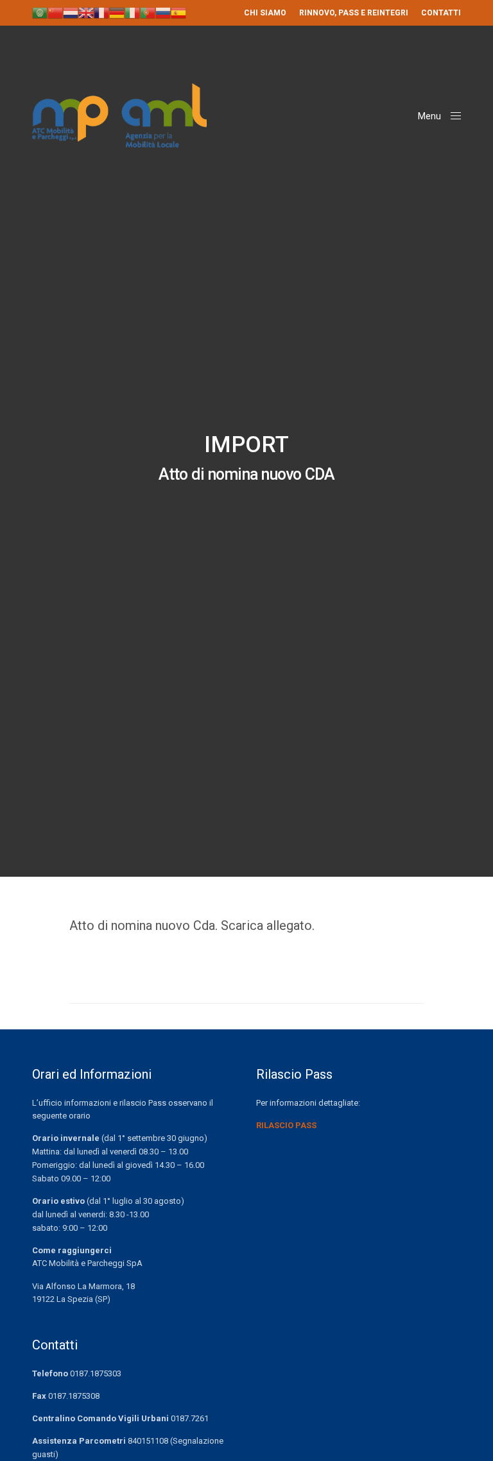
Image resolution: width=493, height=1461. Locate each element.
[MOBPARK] (119, 115)
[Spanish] (178, 12)
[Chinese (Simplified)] (55, 12)
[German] (117, 12)
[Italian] (132, 12)
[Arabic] (40, 12)
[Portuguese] (147, 12)
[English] (86, 12)
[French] (101, 12)
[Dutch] (70, 12)
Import (246, 445)
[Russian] (163, 12)
